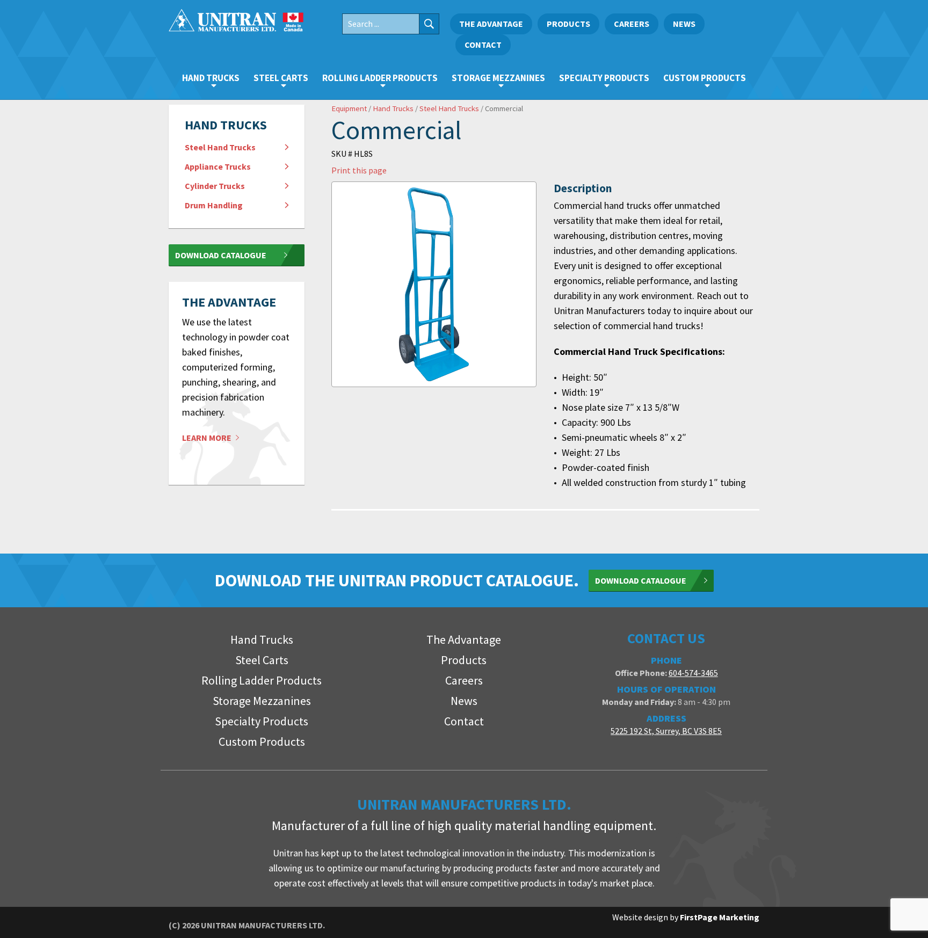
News (684, 23)
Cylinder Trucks (215, 185)
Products (568, 23)
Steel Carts (280, 78)
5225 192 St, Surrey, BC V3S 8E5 (666, 730)
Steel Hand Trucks (220, 147)
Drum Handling (214, 205)
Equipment (349, 108)
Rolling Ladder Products (380, 78)
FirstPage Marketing (719, 917)
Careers (631, 23)
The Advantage (491, 23)
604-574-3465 (693, 672)
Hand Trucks (211, 78)
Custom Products (704, 78)
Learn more (207, 437)
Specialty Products (604, 78)
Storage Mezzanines (498, 78)
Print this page (359, 170)
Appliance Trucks (218, 166)
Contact (483, 44)
